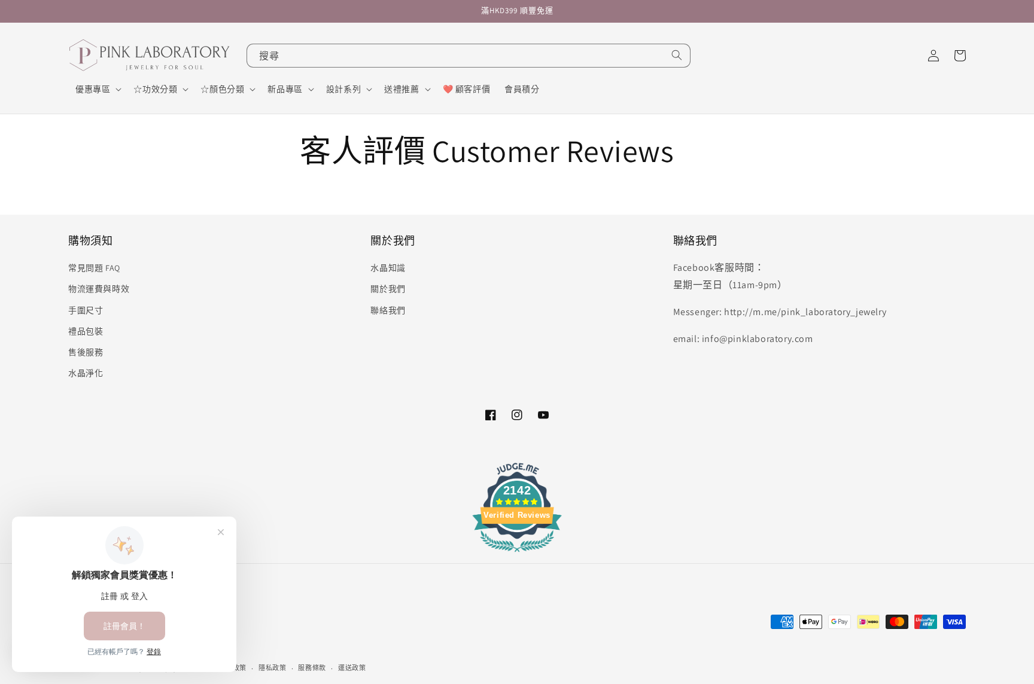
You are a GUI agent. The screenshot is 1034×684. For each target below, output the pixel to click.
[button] (97, 89)
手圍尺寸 (85, 310)
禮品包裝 (85, 331)
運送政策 (352, 668)
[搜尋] (677, 55)
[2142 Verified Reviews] (517, 554)
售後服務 (85, 352)
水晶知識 (387, 267)
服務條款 (312, 668)
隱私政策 (272, 668)
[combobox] (468, 55)
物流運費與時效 (98, 288)
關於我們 (387, 288)
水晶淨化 (85, 373)
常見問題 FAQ (94, 267)
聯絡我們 (387, 310)
